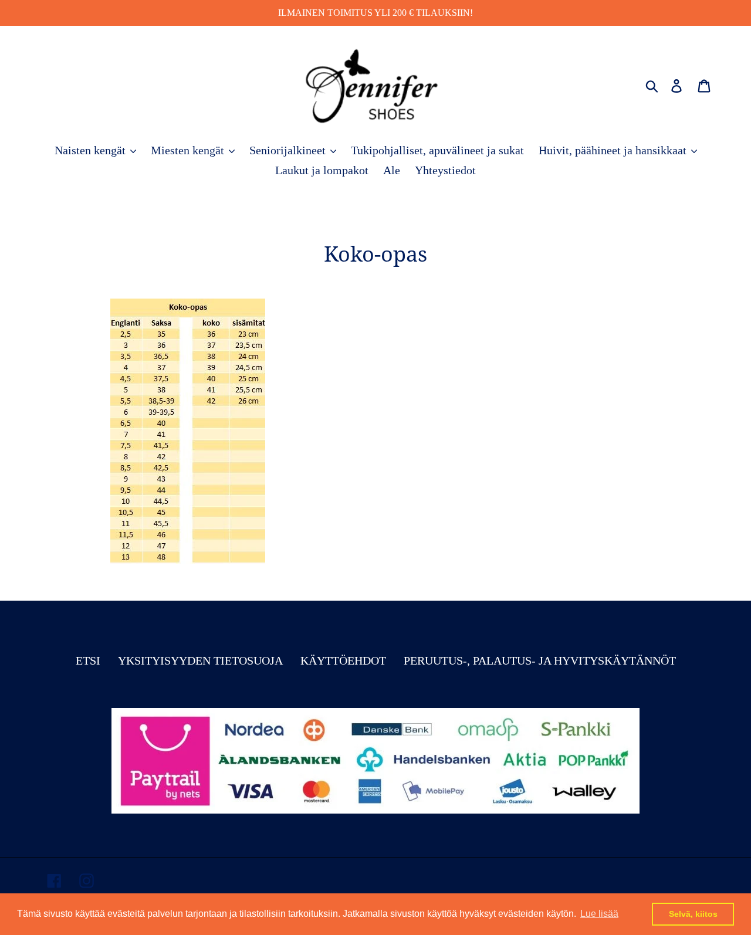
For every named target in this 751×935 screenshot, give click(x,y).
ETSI (88, 660)
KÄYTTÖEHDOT (343, 660)
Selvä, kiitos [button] (693, 914)
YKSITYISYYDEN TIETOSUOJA (200, 660)
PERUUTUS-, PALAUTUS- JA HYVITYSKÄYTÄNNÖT (540, 660)
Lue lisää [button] (599, 914)
